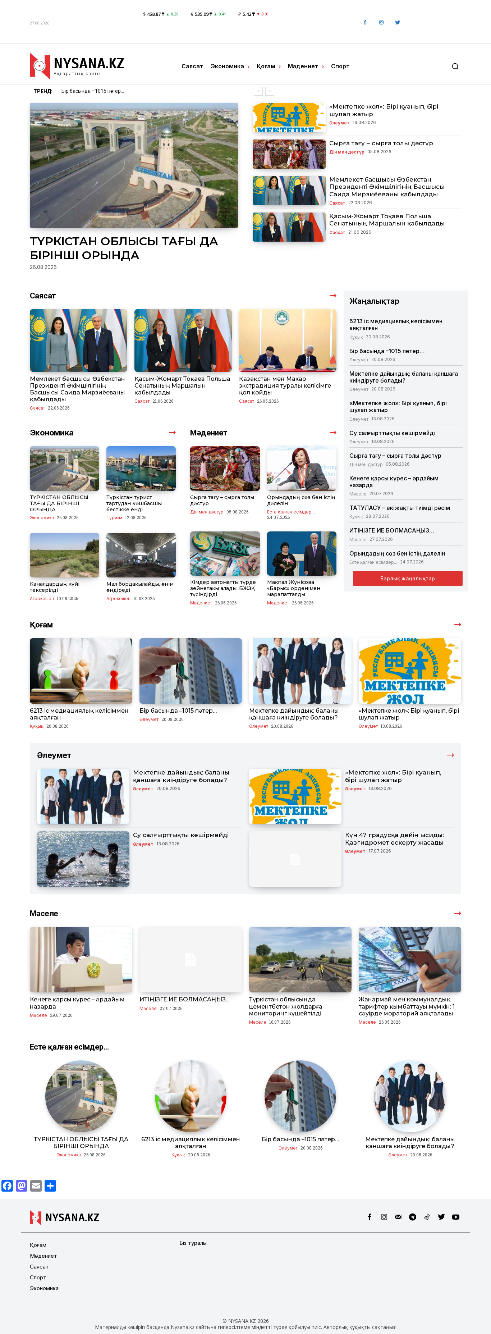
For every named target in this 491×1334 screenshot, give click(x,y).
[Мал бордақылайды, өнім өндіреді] (141, 555)
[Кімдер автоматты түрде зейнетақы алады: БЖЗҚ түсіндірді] (225, 553)
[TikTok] (427, 1217)
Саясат (337, 202)
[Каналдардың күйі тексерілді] (64, 555)
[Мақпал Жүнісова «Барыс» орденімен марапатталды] (301, 553)
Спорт (38, 1277)
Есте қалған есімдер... (291, 511)
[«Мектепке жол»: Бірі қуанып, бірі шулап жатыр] (289, 117)
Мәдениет (201, 602)
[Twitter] (397, 23)
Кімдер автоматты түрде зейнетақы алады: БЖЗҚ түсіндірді (223, 588)
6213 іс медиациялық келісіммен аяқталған (395, 324)
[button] (455, 66)
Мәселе (358, 493)
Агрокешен (42, 598)
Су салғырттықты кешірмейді (392, 433)
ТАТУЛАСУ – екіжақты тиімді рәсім (399, 507)
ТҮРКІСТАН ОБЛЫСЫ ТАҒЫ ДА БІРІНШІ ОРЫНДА (124, 248)
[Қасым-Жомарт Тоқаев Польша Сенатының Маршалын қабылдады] (289, 227)
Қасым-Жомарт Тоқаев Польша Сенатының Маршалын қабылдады (387, 220)
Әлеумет (339, 122)
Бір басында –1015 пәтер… (387, 351)
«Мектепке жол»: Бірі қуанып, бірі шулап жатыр (398, 406)
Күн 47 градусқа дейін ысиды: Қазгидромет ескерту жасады (394, 838)
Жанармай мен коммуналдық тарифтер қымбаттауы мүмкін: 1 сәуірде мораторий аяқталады (407, 1006)
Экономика (42, 517)
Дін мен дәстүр (346, 151)
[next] (269, 91)
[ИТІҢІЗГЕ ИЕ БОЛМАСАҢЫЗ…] (190, 959)
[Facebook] (365, 23)
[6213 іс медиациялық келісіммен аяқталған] (81, 671)
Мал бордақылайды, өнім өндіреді (140, 587)
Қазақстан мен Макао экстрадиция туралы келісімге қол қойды (285, 385)
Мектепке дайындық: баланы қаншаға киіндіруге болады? (130, 91)
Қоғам (38, 1245)
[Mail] (398, 1217)
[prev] (258, 91)
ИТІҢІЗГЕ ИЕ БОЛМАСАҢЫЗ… (392, 530)
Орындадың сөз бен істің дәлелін (301, 500)
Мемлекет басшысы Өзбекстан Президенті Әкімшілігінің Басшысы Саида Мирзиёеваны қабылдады (387, 187)
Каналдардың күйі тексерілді (54, 587)
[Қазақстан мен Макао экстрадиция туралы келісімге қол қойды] (287, 340)
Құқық (356, 336)
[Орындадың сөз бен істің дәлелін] (301, 468)
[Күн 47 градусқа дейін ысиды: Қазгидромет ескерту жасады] (295, 859)
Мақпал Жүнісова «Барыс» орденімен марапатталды (293, 588)
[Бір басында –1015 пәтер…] (190, 671)
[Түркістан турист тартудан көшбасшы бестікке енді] (141, 468)
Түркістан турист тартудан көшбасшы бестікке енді (134, 503)
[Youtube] (455, 1217)
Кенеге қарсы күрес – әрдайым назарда (394, 482)
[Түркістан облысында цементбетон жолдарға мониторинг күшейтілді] (300, 959)
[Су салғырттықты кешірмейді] (83, 859)
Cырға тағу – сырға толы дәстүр (381, 143)
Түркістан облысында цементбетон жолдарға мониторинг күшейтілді (285, 1006)
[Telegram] (412, 1217)
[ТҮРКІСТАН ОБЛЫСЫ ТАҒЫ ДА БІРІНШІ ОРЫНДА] (134, 165)
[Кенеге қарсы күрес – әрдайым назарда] (81, 959)
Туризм (114, 517)
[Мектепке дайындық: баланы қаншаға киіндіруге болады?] (300, 671)
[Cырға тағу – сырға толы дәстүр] (289, 154)
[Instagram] (381, 23)
